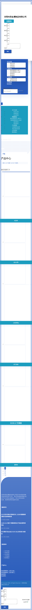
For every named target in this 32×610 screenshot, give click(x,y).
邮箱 (5, 30)
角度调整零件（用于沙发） (8, 571)
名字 (2, 591)
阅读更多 (16, 601)
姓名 (5, 25)
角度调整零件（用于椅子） (8, 572)
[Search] (20, 91)
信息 (5, 48)
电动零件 (3, 576)
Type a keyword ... (8, 88)
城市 (5, 40)
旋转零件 (3, 574)
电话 (5, 35)
